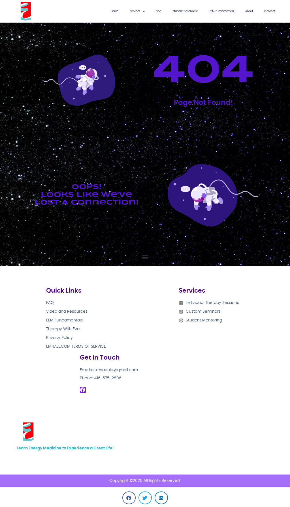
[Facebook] (83, 390)
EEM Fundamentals (222, 11)
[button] (145, 257)
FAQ (50, 303)
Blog (158, 11)
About (249, 11)
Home (114, 11)
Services (135, 11)
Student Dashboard (185, 11)
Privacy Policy (59, 338)
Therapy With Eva (63, 329)
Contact (269, 11)
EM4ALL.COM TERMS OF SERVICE (76, 347)
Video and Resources (67, 312)
